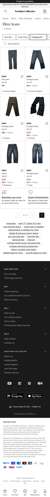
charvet (31, 239)
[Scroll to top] (41, 215)
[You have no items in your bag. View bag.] (45, 11)
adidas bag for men (13, 252)
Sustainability (10, 360)
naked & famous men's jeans (23, 233)
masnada (11, 223)
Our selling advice (12, 317)
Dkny (13, 18)
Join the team (10, 368)
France (5, 481)
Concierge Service (13, 278)
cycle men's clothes (34, 226)
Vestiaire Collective (15, 351)
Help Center (10, 338)
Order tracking (11, 291)
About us (8, 356)
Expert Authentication (38, 197)
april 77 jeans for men (29, 223)
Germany (36, 481)
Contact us (9, 342)
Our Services (11, 269)
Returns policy (11, 299)
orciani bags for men (36, 252)
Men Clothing (25, 18)
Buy (6, 287)
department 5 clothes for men (23, 230)
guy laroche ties (16, 236)
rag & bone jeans (12, 226)
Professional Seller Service (17, 325)
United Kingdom (15, 481)
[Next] (31, 215)
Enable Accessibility (25, 1)
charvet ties (33, 236)
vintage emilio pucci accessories (23, 243)
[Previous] (18, 215)
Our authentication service (17, 295)
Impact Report (11, 364)
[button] (45, 11)
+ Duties (34, 85)
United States (26, 481)
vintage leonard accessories (23, 246)
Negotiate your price (11, 197)
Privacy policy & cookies (23, 414)
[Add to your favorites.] (21, 76)
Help (6, 334)
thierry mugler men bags (23, 249)
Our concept (10, 273)
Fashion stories (11, 372)
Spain (43, 481)
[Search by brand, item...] (5, 11)
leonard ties (18, 239)
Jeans (38, 18)
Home (5, 18)
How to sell (9, 313)
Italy (25, 483)
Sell (6, 308)
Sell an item (9, 321)
